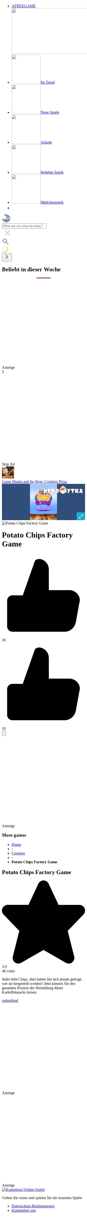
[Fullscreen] (4, 733)
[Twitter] (6, 1221)
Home (16, 844)
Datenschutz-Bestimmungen (33, 1206)
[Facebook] (3, 1221)
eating (6, 1000)
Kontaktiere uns (24, 1210)
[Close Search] (7, 257)
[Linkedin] (10, 1221)
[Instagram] (15, 1221)
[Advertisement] (43, 321)
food (14, 1000)
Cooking (18, 853)
